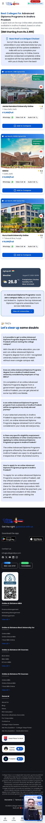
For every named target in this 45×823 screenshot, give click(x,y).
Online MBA (6, 633)
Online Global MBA (9, 637)
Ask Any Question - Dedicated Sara (15, 731)
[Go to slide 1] (18, 102)
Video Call (19, 117)
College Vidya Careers (10, 724)
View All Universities (21, 311)
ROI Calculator (7, 712)
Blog (3, 705)
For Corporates (7, 718)
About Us (5, 702)
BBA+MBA (5, 659)
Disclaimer (8, 800)
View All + (6, 619)
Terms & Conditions (22, 800)
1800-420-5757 (10, 566)
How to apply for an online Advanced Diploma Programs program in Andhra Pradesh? (19, 467)
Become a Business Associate (13, 715)
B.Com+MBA (6, 662)
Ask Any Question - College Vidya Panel (17, 728)
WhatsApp (6, 117)
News (4, 709)
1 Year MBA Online (8, 640)
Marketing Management (11, 613)
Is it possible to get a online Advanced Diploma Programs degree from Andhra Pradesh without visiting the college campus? (20, 340)
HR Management (8, 616)
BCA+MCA (5, 656)
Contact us (6, 721)
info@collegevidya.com (11, 553)
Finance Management (10, 609)
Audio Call (31, 117)
